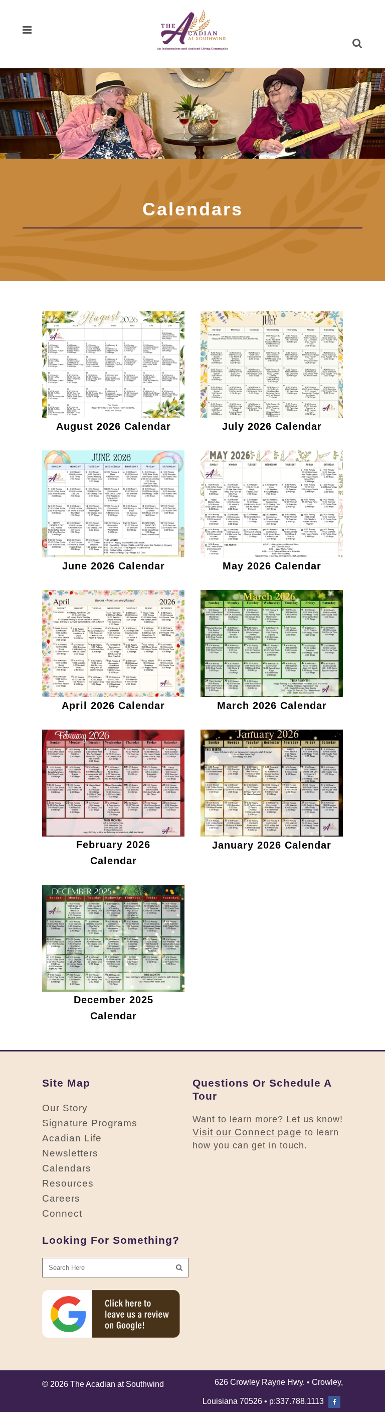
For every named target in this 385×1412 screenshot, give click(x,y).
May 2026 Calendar (272, 565)
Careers (61, 1198)
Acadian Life (72, 1138)
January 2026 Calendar (271, 845)
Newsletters (70, 1153)
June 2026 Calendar (113, 565)
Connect (62, 1213)
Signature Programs (89, 1123)
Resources (68, 1183)
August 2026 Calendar (113, 426)
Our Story (65, 1108)
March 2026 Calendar (272, 705)
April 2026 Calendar (113, 705)
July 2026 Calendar (272, 426)
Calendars (66, 1168)
